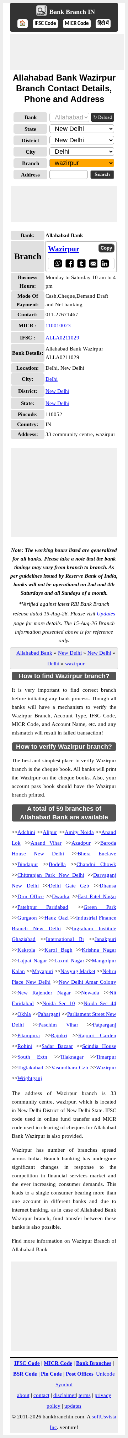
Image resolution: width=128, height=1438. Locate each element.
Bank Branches (93, 1363)
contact (41, 1395)
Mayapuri (42, 971)
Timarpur (106, 1057)
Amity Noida (79, 832)
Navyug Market (77, 971)
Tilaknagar (72, 1057)
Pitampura (28, 1035)
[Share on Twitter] (81, 263)
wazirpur (75, 663)
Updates (106, 613)
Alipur (50, 832)
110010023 (58, 325)
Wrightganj (29, 1078)
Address (30, 175)
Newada (90, 993)
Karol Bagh (58, 950)
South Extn (32, 1057)
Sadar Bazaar (57, 1046)
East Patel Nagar (97, 896)
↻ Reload (102, 117)
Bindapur (27, 864)
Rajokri (59, 1035)
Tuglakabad (30, 1067)
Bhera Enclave (97, 853)
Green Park (100, 907)
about (23, 1395)
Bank (31, 117)
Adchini (26, 832)
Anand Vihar (46, 843)
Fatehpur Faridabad (42, 907)
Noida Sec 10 (58, 1003)
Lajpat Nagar (32, 960)
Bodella (57, 864)
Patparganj (104, 1025)
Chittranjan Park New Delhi (50, 875)
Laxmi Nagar (69, 960)
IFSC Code (45, 23)
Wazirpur (63, 249)
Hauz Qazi (56, 918)
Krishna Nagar (99, 950)
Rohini (24, 1046)
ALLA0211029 (62, 338)
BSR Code (25, 1374)
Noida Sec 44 (100, 1003)
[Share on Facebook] (69, 263)
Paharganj (49, 1014)
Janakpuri (105, 939)
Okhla (24, 1014)
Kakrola (26, 950)
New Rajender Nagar (44, 993)
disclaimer (64, 1395)
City (31, 152)
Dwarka (60, 896)
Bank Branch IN (72, 11)
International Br (65, 939)
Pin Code (51, 1374)
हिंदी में (103, 23)
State (30, 129)
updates (72, 1406)
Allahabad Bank (34, 653)
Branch (30, 163)
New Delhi (57, 391)
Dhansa (108, 886)
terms (85, 1395)
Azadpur (81, 843)
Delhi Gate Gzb (69, 886)
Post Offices (80, 1374)
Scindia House (99, 1046)
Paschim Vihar (58, 1025)
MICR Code (77, 23)
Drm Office (30, 896)
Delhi (52, 379)
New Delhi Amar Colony (88, 982)
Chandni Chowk (96, 864)
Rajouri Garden (97, 1035)
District (30, 140)
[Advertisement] (67, 52)
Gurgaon (27, 918)
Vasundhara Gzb (70, 1067)
